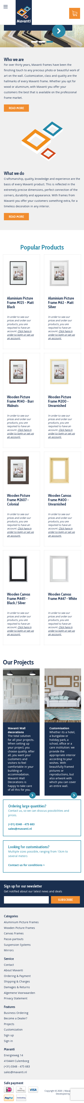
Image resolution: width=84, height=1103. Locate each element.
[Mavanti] (24, 12)
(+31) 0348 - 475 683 (21, 824)
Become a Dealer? (15, 1018)
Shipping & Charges (17, 981)
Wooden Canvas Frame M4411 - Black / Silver (18, 598)
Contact (9, 965)
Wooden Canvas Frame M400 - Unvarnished (59, 499)
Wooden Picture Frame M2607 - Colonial (18, 499)
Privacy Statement (15, 998)
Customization (13, 1029)
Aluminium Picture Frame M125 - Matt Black (20, 302)
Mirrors (9, 950)
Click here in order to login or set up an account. (20, 334)
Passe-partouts (13, 939)
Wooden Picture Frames (19, 928)
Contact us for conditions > (26, 865)
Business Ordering (16, 1013)
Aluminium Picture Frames (21, 922)
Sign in (8, 1041)
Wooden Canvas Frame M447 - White (62, 596)
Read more (16, 108)
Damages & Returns (17, 987)
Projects (9, 1024)
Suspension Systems (17, 945)
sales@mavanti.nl (20, 829)
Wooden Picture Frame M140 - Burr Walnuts (20, 401)
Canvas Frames (14, 933)
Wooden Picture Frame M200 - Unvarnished (59, 401)
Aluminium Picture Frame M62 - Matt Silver (61, 302)
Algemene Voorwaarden (19, 993)
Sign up (9, 1035)
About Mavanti (13, 970)
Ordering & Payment (17, 976)
